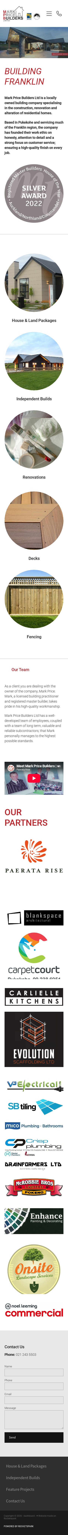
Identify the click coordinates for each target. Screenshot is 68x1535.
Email (8, 1394)
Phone (8, 1380)
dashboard (29, 1515)
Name (8, 1366)
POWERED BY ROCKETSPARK (19, 1526)
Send (12, 1437)
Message (10, 1408)
